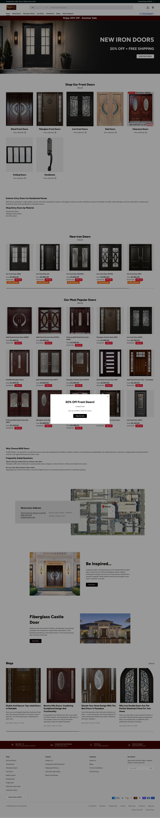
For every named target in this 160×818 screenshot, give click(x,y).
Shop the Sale (80, 416)
